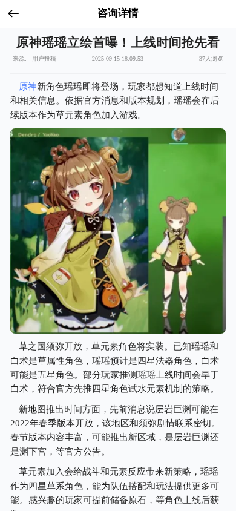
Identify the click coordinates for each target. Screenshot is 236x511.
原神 (28, 86)
